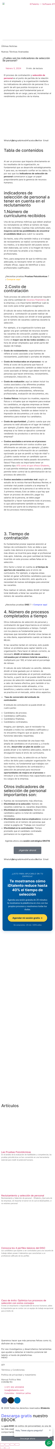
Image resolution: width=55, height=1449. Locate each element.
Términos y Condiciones (13, 1370)
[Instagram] (11, 1400)
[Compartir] (12, 1444)
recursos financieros (36, 300)
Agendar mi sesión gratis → (27, 918)
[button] (27, 40)
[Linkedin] (17, 1400)
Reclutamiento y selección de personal (22, 1195)
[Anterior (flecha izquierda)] (2, 1448)
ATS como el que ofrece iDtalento (32, 465)
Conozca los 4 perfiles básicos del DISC (23, 1248)
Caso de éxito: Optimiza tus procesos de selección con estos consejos (23, 1302)
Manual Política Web (11, 1379)
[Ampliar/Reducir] (2, 1444)
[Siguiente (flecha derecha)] (7, 1448)
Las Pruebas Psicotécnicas (16, 1152)
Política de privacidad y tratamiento (18, 1374)
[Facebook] (4, 1400)
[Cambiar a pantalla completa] (7, 1444)
